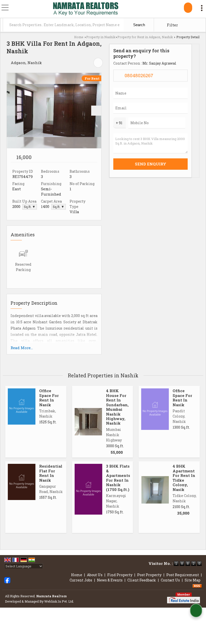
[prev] (12, 111)
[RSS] (197, 585)
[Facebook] (7, 579)
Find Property (119, 574)
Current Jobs (81, 580)
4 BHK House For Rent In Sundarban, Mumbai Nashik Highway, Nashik (117, 407)
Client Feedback (141, 580)
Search (138, 25)
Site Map (192, 580)
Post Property (149, 574)
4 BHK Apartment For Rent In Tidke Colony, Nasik (184, 478)
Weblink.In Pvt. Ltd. (59, 601)
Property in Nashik (100, 37)
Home (78, 37)
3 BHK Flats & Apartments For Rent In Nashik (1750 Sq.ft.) (118, 478)
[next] (96, 111)
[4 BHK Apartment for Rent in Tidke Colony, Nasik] (155, 490)
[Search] (188, 8)
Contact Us (170, 580)
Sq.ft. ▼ (29, 207)
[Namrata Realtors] (85, 9)
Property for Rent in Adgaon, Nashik (145, 37)
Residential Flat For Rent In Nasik (50, 473)
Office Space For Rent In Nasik (49, 397)
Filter (172, 24)
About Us (94, 574)
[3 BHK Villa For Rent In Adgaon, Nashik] (54, 110)
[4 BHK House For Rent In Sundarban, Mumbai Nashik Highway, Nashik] (88, 421)
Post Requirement (182, 574)
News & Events (110, 580)
